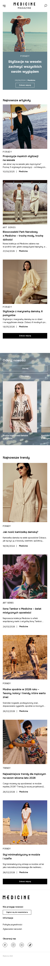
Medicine (31, 80)
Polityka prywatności (12, 924)
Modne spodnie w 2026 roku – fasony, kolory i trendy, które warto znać (24, 693)
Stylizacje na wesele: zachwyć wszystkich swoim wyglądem (25, 67)
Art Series (9, 227)
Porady (25, 56)
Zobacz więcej (25, 85)
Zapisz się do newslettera (17, 912)
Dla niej (25, 368)
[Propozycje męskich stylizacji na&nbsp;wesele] (25, 126)
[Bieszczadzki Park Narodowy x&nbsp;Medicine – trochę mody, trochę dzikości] (25, 202)
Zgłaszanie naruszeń (12, 929)
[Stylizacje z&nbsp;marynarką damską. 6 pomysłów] (25, 282)
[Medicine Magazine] (24, 5)
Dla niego (25, 376)
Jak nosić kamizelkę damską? (20, 532)
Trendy (7, 768)
